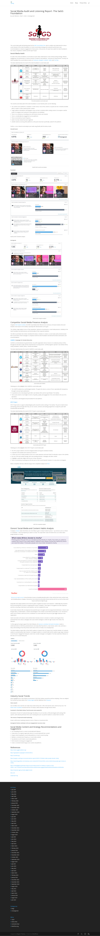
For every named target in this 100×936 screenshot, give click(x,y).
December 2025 (15, 805)
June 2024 (13, 839)
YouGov (17, 531)
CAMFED (12, 340)
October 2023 (14, 857)
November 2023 (15, 855)
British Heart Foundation (16, 707)
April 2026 (13, 796)
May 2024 (13, 841)
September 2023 (15, 859)
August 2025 (14, 814)
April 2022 (13, 891)
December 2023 (15, 852)
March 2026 (14, 798)
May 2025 (13, 821)
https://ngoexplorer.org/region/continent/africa (21, 752)
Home (71, 3)
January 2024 (14, 850)
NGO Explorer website (20, 325)
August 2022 (14, 886)
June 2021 (13, 900)
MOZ (48, 463)
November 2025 (15, 807)
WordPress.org (15, 926)
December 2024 (15, 828)
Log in (12, 919)
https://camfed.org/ (15, 755)
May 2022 (13, 888)
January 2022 (14, 895)
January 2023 (14, 877)
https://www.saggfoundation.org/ (18, 750)
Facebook (35, 60)
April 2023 (13, 870)
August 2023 (14, 861)
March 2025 (14, 825)
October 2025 (14, 810)
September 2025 (15, 812)
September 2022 (15, 884)
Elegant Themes (21, 934)
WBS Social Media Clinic (40, 45)
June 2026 (13, 792)
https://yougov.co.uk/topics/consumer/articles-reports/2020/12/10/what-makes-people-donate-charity (34, 758)
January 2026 (14, 803)
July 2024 (13, 837)
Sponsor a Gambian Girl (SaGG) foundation (49, 624)
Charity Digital (31, 700)
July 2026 (13, 789)
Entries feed (14, 921)
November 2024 (15, 830)
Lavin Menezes (15, 16)
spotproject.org (14, 775)
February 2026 (14, 801)
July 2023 (13, 864)
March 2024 (14, 846)
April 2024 (13, 843)
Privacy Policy (83, 3)
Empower (48, 700)
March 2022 (14, 893)
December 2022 (15, 879)
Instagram (41, 60)
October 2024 (14, 832)
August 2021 (14, 897)
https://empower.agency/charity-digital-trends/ (21, 770)
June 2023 (13, 866)
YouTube (56, 60)
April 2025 (13, 823)
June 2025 (13, 819)
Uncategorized (31, 16)
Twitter (50, 60)
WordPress (35, 934)
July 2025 (13, 816)
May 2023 (13, 868)
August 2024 (14, 834)
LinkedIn (46, 60)
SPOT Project (13, 402)
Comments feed (15, 924)
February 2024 (14, 848)
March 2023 (14, 873)
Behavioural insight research (17, 597)
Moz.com (12, 773)
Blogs (76, 3)
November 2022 (15, 882)
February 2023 (14, 875)
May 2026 (13, 794)
